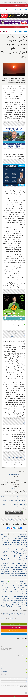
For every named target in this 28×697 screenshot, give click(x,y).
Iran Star (3, 614)
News (13, 614)
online (23, 614)
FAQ (1, 665)
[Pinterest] (11, 527)
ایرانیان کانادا (13, 613)
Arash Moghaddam (13, 474)
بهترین (22, 613)
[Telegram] (15, 527)
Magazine (19, 614)
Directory (16, 616)
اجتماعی (6, 613)
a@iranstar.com (15, 488)
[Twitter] (9, 527)
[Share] (21, 527)
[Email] (19, 527)
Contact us (2, 662)
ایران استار (25, 613)
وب (18, 613)
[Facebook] (7, 527)
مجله (20, 613)
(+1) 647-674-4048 (4, 642)
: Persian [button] (17, 5)
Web (14, 616)
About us (2, 660)
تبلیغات (4, 613)
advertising (15, 614)
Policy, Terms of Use (4, 671)
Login (1, 668)
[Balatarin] (17, 527)
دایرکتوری (16, 613)
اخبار (9, 613)
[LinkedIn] (13, 527)
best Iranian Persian (9, 614)
